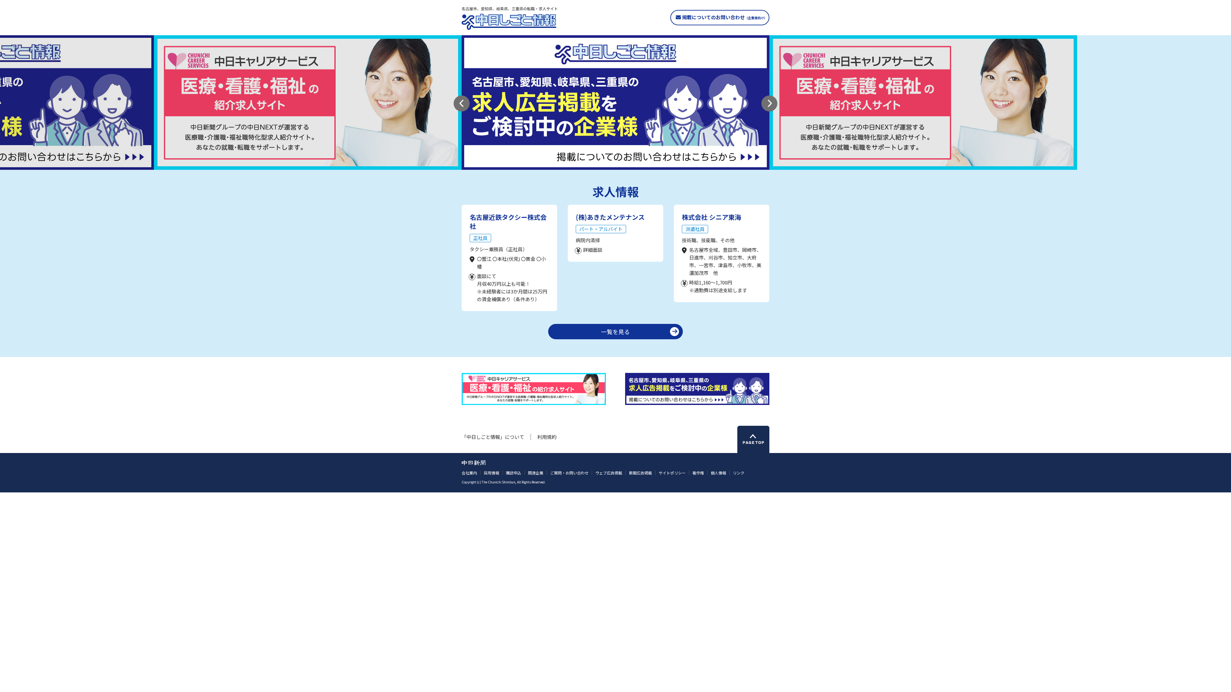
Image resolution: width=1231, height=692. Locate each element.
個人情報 (718, 472)
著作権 (698, 472)
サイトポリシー (672, 472)
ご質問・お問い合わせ (569, 472)
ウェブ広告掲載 (608, 472)
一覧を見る (615, 331)
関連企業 (535, 472)
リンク (738, 472)
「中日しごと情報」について (493, 436)
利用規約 (547, 436)
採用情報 (491, 472)
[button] (462, 103)
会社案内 (469, 472)
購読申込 (513, 472)
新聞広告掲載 (640, 472)
